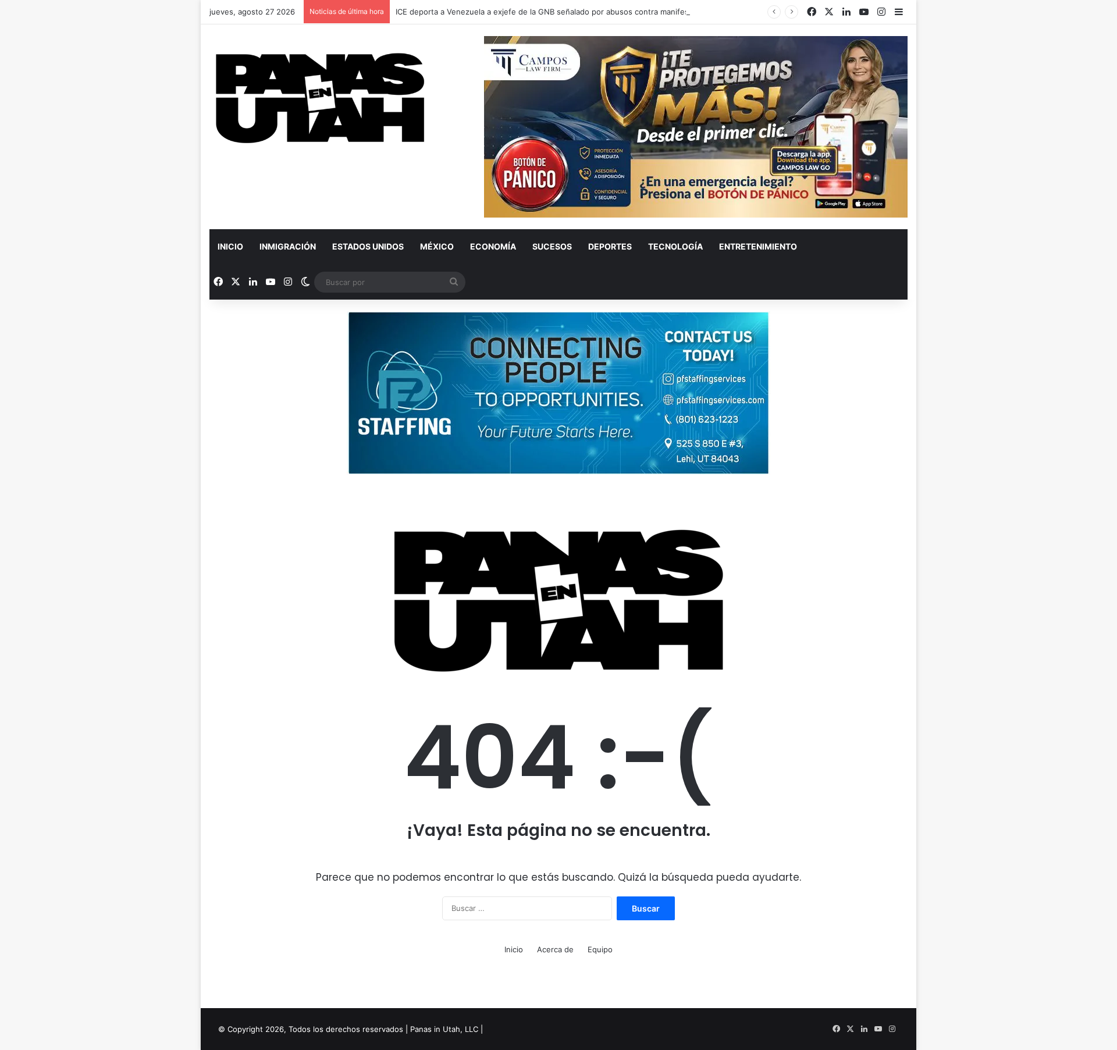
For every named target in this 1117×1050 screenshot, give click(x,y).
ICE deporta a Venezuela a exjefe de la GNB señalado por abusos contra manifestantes (554, 11)
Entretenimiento (758, 246)
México (437, 246)
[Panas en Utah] (320, 99)
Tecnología (675, 246)
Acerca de (555, 949)
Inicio (230, 246)
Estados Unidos (368, 246)
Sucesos (552, 246)
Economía (493, 246)
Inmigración (287, 246)
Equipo (600, 949)
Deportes (610, 246)
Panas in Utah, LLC (444, 1029)
